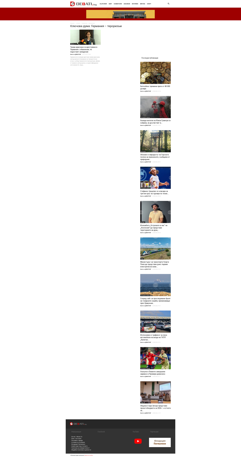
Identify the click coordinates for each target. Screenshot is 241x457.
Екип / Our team (76, 438)
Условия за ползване (78, 442)
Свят (110, 4)
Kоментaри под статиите (79, 446)
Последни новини (145, 117)
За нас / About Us (76, 437)
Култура (143, 222)
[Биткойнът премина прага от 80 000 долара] (155, 73)
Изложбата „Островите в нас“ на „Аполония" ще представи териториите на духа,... (153, 227)
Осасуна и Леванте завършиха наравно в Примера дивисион (152, 372)
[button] (168, 4)
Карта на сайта (89, 455)
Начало (72, 23)
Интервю (135, 4)
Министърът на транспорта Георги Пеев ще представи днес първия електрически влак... (154, 264)
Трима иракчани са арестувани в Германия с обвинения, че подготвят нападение (83, 49)
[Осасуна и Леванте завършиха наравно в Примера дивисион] (155, 358)
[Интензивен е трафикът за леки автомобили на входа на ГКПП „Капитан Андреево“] (155, 322)
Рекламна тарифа (77, 440)
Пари (142, 83)
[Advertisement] (155, 37)
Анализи (127, 4)
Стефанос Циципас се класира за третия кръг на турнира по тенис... (154, 192)
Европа (142, 4)
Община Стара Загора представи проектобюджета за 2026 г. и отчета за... (155, 408)
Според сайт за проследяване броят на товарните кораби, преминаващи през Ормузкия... (155, 300)
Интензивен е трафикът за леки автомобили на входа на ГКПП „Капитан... (153, 337)
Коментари (118, 4)
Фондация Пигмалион (78, 444)
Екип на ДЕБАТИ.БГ (75, 54)
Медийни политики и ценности (81, 450)
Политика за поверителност (80, 448)
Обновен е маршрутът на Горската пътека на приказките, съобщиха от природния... (155, 157)
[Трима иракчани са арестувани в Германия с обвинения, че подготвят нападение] (85, 37)
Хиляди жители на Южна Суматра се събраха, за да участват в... (155, 121)
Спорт (149, 4)
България (103, 4)
